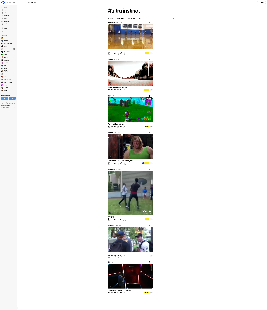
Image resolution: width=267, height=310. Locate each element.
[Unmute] (110, 83)
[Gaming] (8, 54)
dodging (111, 217)
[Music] (8, 65)
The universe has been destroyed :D (120, 161)
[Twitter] (4, 98)
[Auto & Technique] (8, 87)
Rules (10, 103)
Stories (5, 18)
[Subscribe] (14, 49)
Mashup (146, 163)
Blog (6, 102)
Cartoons (146, 89)
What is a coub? (7, 24)
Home (5, 7)
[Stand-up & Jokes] (8, 43)
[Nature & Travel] (8, 79)
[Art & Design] (8, 60)
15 (151, 89)
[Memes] (8, 90)
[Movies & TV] (8, 51)
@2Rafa (112, 225)
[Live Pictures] (8, 62)
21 (151, 163)
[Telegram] (12, 98)
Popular (5, 10)
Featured (6, 13)
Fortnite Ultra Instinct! (116, 124)
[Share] (149, 22)
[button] (174, 18)
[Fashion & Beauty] (8, 82)
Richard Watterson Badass (117, 87)
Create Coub (33, 2)
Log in (262, 2)
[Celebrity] (8, 76)
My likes (5, 28)
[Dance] (8, 85)
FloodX (112, 132)
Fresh (140, 18)
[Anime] (8, 49)
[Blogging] (8, 40)
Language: (5, 105)
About (2, 102)
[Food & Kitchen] (8, 74)
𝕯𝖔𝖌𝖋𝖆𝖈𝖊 (111, 59)
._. (109, 51)
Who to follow (7, 21)
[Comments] (115, 53)
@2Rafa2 (112, 169)
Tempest (112, 262)
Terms (2, 103)
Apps (9, 102)
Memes (147, 219)
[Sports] (8, 68)
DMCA (13, 103)
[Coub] (3, 2)
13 (151, 53)
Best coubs (6, 15)
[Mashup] (8, 46)
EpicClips (112, 95)
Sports (147, 53)
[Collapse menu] (17, 308)
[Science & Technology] (8, 71)
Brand (12, 102)
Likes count (120, 18)
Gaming (147, 126)
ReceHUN (112, 22)
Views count (131, 18)
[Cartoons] (8, 57)
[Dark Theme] (252, 2)
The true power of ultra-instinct (119, 290)
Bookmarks (6, 31)
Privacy (6, 103)
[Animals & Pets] (8, 38)
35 (151, 292)
